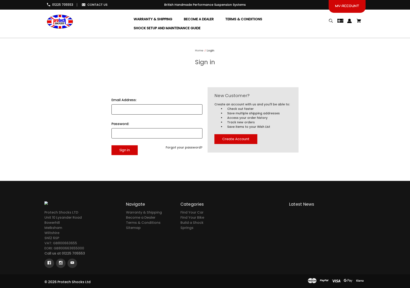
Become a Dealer (140, 217)
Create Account (235, 139)
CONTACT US (97, 5)
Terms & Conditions (143, 222)
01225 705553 (62, 5)
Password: (120, 123)
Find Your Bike (192, 217)
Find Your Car (192, 212)
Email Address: (124, 99)
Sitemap (133, 227)
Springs (186, 227)
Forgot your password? (184, 147)
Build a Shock (192, 222)
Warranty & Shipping (144, 212)
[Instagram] (61, 263)
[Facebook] (49, 263)
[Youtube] (72, 263)
